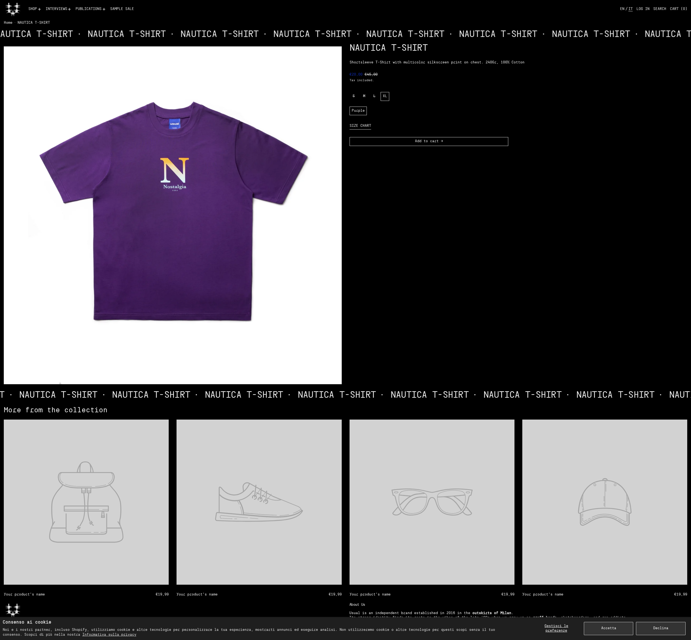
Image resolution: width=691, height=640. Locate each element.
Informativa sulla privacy (109, 635)
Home (8, 23)
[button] (659, 9)
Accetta (608, 628)
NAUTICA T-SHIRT (34, 23)
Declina (660, 628)
